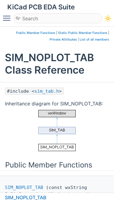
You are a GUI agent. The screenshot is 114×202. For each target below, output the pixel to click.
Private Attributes (63, 39)
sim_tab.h (46, 91)
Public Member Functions (35, 33)
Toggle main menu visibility (7, 17)
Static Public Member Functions (82, 33)
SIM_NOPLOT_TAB (24, 187)
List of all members (94, 39)
